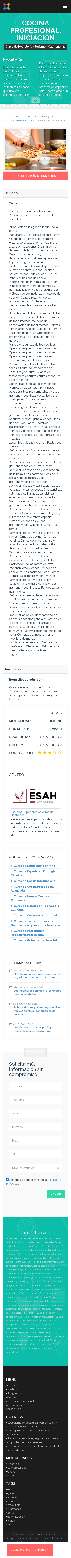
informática (14, 1508)
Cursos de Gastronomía (19, 120)
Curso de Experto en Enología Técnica (33, 873)
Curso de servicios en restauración (37, 1317)
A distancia (13, 1475)
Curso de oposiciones (30, 1238)
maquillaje (13, 1505)
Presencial (13, 1463)
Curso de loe (37, 1289)
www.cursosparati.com (43, 1534)
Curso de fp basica (41, 1246)
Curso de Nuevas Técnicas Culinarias (31, 898)
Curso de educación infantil (44, 1344)
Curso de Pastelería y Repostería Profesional (27, 932)
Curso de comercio (29, 1293)
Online (11, 1471)
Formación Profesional (20, 1401)
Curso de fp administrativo (36, 1270)
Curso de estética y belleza (31, 1324)
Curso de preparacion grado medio (36, 1242)
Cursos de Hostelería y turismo (41, 116)
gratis (10, 1493)
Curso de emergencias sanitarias (37, 1336)
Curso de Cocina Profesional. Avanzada (33, 888)
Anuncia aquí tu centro (49, 1538)
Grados (11, 1397)
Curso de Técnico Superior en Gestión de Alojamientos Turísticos (35, 923)
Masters (12, 1389)
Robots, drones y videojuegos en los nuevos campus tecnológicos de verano (37, 1011)
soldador (12, 1497)
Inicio (5, 116)
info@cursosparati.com (20, 1538)
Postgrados (14, 1393)
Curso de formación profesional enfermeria (40, 1254)
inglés (11, 1520)
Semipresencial (16, 1467)
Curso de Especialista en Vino (34, 865)
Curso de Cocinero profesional (35, 915)
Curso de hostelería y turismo (21, 1313)
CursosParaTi (6, 6)
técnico (11, 1524)
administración (16, 1516)
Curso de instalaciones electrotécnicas (41, 1309)
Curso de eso (12, 1238)
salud (10, 1512)
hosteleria (13, 1501)
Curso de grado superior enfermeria (24, 1258)
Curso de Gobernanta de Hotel (35, 940)
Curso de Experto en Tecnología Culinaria (35, 907)
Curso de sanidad (31, 1328)
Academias (14, 1408)
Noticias (14, 1417)
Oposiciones (14, 1405)
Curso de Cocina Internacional (35, 881)
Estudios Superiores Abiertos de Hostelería (32, 813)
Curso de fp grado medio (34, 1250)
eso (9, 1489)
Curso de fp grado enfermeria (43, 1262)
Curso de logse (22, 1289)
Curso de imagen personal (33, 1320)
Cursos (17, 116)
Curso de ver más (39, 1297)
